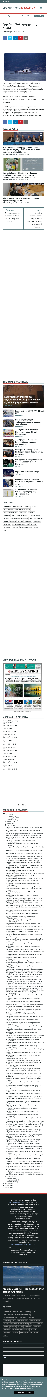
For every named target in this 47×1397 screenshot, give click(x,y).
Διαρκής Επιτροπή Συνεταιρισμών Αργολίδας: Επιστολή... (21, 1033)
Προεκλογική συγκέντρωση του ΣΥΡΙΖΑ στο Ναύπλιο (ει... (24, 828)
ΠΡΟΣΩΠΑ (15, 527)
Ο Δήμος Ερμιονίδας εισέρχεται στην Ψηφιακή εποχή (24, 1123)
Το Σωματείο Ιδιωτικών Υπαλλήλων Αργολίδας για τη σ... (24, 927)
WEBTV (5, 530)
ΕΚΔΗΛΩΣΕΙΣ (23, 512)
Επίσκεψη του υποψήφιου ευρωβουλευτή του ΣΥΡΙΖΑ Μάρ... (24, 955)
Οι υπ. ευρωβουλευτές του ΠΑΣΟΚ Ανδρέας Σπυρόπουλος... (21, 992)
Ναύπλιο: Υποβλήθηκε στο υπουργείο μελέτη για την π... (25, 834)
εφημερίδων (28, 711)
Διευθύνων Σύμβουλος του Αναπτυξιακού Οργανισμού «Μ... (24, 1155)
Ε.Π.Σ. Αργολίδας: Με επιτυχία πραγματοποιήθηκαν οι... (25, 1146)
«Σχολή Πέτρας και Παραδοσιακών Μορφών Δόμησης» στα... (24, 1149)
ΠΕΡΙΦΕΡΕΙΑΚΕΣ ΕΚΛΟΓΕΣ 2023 (20, 524)
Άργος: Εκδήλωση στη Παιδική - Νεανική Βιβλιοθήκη (23, 1130)
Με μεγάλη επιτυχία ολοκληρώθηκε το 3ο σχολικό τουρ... (23, 1127)
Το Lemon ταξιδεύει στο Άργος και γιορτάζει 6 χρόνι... (24, 1135)
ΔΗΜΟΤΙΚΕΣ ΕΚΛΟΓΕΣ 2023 (10, 512)
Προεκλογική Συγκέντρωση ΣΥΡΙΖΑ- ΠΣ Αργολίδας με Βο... (24, 862)
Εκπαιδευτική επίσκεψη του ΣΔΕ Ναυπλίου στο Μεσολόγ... (22, 844)
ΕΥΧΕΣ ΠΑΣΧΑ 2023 (22, 515)
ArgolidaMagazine (12, 16)
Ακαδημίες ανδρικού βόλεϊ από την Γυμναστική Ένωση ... (25, 1174)
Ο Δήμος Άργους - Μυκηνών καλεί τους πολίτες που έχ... (25, 1125)
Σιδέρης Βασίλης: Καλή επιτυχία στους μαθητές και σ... (24, 858)
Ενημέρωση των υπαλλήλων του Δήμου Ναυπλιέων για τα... (24, 1016)
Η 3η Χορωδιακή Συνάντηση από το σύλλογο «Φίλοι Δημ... (23, 1082)
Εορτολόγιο (22, 805)
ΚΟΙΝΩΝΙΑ (13, 521)
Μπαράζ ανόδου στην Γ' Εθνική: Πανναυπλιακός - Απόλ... (25, 973)
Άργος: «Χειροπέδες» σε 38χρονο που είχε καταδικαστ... (20, 917)
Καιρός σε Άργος (8, 722)
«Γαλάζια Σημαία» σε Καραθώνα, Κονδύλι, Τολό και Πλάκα (23, 1007)
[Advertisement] (23, 333)
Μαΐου (10, 825)
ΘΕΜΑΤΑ (6, 521)
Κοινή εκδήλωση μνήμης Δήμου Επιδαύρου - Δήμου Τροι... (23, 831)
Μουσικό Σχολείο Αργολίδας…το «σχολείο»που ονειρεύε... (22, 1108)
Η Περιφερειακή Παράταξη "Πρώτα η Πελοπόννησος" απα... (24, 1152)
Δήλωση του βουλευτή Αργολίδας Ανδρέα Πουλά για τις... (24, 889)
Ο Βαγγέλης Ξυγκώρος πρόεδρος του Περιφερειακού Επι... (24, 1010)
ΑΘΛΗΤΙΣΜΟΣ (7, 506)
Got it (30, 1393)
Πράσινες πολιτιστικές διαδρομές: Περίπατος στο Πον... (23, 1102)
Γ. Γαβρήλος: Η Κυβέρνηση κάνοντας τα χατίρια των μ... (24, 1173)
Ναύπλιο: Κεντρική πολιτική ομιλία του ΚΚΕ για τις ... (24, 900)
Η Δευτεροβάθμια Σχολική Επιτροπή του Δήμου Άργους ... (25, 907)
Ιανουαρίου (10, 1182)
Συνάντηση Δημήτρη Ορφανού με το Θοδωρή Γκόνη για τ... (24, 1167)
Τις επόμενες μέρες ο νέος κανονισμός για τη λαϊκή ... (24, 938)
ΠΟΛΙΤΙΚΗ (33, 524)
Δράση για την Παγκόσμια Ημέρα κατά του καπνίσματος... (20, 876)
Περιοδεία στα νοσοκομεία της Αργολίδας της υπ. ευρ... (25, 981)
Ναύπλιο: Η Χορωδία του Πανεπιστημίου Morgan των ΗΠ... (24, 935)
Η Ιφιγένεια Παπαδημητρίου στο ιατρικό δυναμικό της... (25, 860)
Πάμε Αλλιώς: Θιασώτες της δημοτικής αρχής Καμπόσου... (21, 1132)
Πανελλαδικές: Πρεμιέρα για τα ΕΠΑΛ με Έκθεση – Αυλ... (23, 892)
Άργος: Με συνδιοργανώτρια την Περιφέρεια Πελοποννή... (21, 966)
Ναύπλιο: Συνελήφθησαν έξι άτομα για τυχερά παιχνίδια (25, 1035)
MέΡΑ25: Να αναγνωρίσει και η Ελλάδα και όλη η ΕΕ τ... (24, 1077)
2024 (8, 814)
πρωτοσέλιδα (18, 711)
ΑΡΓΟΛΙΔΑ (34, 506)
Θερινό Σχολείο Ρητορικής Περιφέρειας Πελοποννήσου (25, 873)
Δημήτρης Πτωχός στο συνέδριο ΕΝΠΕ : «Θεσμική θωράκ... (23, 1056)
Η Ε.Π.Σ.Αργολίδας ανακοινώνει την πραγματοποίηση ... (24, 865)
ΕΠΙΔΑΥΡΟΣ (32, 512)
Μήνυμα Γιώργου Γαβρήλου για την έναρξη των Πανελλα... (22, 881)
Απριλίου (10, 1176)
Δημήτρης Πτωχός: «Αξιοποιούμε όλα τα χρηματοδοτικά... (20, 920)
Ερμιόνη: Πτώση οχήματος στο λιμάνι (18, 961)
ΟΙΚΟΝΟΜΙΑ (28, 521)
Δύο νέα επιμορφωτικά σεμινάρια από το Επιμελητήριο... (20, 871)
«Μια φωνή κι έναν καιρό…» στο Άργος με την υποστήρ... (25, 905)
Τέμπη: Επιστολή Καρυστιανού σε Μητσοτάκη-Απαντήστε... (21, 1046)
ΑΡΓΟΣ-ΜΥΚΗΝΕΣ (8, 509)
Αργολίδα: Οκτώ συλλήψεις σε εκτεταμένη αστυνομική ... (24, 851)
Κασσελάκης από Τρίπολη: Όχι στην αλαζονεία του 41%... (25, 929)
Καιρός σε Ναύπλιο (9, 735)
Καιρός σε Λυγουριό (10, 747)
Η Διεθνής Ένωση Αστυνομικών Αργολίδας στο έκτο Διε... (24, 983)
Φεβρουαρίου (11, 1180)
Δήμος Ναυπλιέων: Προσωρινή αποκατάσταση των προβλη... (23, 838)
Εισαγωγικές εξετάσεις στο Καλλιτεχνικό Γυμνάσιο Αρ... (23, 1144)
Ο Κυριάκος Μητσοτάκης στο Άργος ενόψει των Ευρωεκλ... (22, 1039)
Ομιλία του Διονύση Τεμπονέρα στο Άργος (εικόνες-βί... (25, 949)
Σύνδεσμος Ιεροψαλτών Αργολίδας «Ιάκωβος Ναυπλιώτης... (21, 910)
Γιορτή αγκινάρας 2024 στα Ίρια (17, 1058)
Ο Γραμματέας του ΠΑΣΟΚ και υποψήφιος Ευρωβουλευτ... (20, 1066)
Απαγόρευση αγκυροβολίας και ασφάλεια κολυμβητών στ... (24, 1163)
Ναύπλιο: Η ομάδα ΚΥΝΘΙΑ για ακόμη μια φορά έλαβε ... (24, 898)
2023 (6, 1183)
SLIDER (36, 527)
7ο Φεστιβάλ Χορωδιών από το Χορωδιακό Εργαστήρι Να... (24, 995)
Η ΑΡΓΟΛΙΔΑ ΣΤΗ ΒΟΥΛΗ (36, 518)
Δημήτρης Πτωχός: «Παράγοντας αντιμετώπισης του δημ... (24, 867)
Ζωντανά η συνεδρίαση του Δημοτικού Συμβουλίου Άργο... (23, 1158)
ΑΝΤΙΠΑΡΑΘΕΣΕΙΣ (17, 506)
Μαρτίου (10, 1178)
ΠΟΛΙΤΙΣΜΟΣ (7, 527)
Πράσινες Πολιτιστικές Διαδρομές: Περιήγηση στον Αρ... (23, 977)
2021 (6, 1187)
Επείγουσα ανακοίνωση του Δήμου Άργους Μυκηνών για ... (25, 951)
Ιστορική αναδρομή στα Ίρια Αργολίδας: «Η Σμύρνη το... (25, 856)
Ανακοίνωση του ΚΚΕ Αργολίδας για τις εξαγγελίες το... (25, 1004)
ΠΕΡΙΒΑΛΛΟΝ (37, 521)
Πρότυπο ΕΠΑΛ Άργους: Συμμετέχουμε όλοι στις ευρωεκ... (22, 902)
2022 (6, 1185)
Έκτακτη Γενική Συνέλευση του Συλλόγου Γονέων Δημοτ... (22, 1170)
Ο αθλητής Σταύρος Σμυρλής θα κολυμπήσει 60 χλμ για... (23, 1062)
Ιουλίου (9, 821)
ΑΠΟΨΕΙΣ (27, 506)
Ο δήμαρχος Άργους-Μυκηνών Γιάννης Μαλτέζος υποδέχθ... (22, 884)
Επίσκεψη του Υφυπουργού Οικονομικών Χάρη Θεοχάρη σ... (25, 1043)
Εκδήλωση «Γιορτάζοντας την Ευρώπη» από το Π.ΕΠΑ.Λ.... (21, 1137)
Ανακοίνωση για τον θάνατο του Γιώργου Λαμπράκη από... (23, 1079)
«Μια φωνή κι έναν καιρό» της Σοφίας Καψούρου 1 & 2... (25, 1121)
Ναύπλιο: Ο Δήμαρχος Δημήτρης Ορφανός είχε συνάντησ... (22, 1020)
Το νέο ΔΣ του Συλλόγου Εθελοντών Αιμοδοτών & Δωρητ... (23, 1023)
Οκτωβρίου (11, 816)
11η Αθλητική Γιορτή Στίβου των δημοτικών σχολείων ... (25, 1161)
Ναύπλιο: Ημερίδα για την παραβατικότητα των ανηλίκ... (22, 1112)
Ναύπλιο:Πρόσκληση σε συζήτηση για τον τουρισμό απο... (23, 1099)
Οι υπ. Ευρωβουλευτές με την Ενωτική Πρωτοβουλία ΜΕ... (24, 1118)
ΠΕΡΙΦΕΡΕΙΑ (7, 524)
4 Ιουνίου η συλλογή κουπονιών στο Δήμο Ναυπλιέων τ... (25, 887)
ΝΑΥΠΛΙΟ (20, 521)
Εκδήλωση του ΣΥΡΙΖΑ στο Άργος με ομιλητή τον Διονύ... (22, 1013)
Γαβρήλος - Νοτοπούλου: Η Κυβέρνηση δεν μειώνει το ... (25, 1060)
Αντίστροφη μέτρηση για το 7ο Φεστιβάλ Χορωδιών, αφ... (24, 854)
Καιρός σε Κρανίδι (9, 760)
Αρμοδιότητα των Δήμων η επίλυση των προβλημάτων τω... (24, 1094)
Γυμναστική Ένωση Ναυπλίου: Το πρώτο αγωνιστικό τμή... (23, 1002)
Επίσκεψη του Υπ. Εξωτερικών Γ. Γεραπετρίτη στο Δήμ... (25, 878)
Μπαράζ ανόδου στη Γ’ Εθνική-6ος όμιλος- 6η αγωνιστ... (25, 974)
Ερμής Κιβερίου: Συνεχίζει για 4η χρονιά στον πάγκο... (24, 1068)
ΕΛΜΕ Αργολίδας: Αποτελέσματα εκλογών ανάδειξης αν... (24, 999)
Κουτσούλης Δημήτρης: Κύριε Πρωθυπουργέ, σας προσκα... (23, 1071)
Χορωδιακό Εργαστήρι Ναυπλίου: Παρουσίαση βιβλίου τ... (24, 940)
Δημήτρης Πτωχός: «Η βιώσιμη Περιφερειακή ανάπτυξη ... (25, 847)
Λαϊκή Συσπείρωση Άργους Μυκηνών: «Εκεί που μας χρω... (23, 1052)
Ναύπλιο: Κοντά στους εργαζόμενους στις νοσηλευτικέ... (20, 841)
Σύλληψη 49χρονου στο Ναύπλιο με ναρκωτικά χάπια (24, 971)
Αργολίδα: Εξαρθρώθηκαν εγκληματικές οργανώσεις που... (24, 1029)
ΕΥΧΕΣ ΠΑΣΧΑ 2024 (35, 515)
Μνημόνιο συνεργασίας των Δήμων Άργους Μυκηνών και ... (24, 963)
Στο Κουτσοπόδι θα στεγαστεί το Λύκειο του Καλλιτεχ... (21, 958)
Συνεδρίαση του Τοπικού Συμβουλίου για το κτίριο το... (24, 988)
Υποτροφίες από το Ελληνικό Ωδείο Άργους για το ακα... (23, 1090)
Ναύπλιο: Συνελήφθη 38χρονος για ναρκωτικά (21, 1141)
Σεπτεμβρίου (11, 818)
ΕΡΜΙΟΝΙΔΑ (7, 515)
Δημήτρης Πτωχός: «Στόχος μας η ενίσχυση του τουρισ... (22, 895)
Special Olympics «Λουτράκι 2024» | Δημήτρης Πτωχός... (25, 990)
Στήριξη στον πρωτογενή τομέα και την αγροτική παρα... (23, 946)
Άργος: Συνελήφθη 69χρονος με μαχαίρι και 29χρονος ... (25, 1140)
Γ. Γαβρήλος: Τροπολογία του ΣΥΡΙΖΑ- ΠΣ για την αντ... (24, 1096)
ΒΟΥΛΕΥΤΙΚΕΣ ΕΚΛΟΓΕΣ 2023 (22, 509)
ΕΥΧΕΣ (13, 515)
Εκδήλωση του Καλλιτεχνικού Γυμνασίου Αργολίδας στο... (23, 1074)
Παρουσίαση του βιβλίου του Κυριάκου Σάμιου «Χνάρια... (22, 1115)
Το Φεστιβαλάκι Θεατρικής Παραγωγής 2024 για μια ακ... (23, 923)
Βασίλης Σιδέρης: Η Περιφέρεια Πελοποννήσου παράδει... (22, 914)
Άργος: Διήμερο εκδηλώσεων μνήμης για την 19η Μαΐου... (22, 1105)
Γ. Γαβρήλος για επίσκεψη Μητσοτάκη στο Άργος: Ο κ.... (25, 1037)
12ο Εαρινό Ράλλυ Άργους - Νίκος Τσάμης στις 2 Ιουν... (24, 979)
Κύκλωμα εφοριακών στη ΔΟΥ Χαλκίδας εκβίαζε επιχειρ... (22, 1087)
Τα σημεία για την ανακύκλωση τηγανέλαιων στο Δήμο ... (25, 969)
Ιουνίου (9, 823)
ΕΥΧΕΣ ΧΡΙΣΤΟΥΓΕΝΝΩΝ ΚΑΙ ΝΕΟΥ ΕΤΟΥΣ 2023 (16, 518)
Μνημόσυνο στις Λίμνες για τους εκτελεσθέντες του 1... (25, 986)
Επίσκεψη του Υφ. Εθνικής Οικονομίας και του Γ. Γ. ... (23, 1085)
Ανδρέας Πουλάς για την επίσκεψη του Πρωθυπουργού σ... (25, 1026)
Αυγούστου (11, 820)
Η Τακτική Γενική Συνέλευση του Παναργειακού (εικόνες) (22, 943)
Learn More (20, 1393)
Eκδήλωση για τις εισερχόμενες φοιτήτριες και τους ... (24, 835)
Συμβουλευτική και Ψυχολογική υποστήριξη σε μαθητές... (22, 932)
